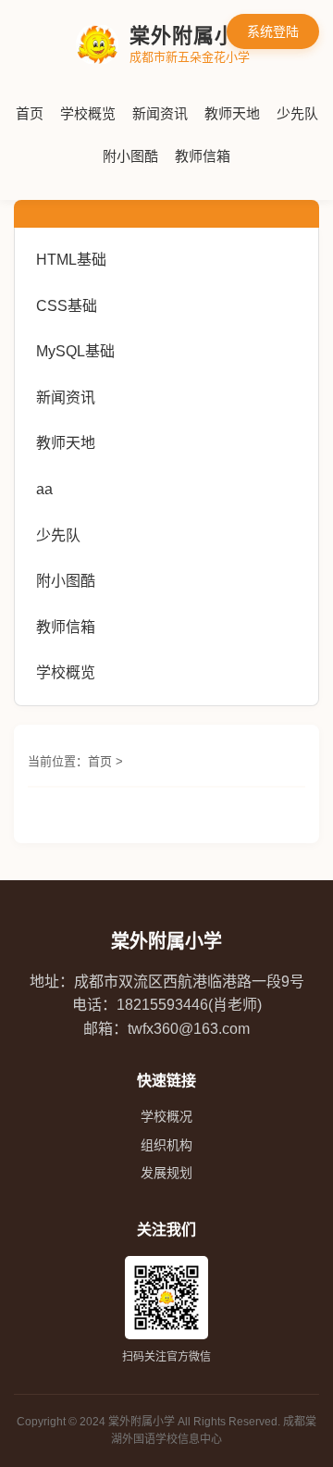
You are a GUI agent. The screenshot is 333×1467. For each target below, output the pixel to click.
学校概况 (166, 1116)
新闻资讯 (160, 113)
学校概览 (88, 113)
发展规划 (166, 1172)
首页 (29, 113)
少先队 (297, 113)
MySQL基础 (75, 351)
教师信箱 (202, 156)
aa (44, 489)
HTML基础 (71, 259)
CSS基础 (66, 306)
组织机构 (166, 1145)
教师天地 (232, 113)
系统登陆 (273, 31)
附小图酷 (130, 156)
